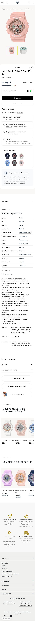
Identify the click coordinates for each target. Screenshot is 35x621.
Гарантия (5, 568)
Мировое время (20, 333)
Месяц (27, 331)
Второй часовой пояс (24, 327)
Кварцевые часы (24, 232)
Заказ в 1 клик (17, 103)
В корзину (17, 98)
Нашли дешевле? (28, 82)
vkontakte (6, 615)
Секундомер (15, 329)
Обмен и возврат (7, 571)
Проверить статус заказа (10, 574)
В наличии (9, 126)
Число (13, 333)
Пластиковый (23, 240)
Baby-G (21, 229)
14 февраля (15, 336)
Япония (21, 225)
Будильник (14, 327)
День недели (21, 331)
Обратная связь (7, 576)
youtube (12, 615)
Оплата (4, 566)
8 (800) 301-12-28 (9, 602)
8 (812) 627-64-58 (25, 602)
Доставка (5, 563)
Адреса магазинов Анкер (25, 605)
